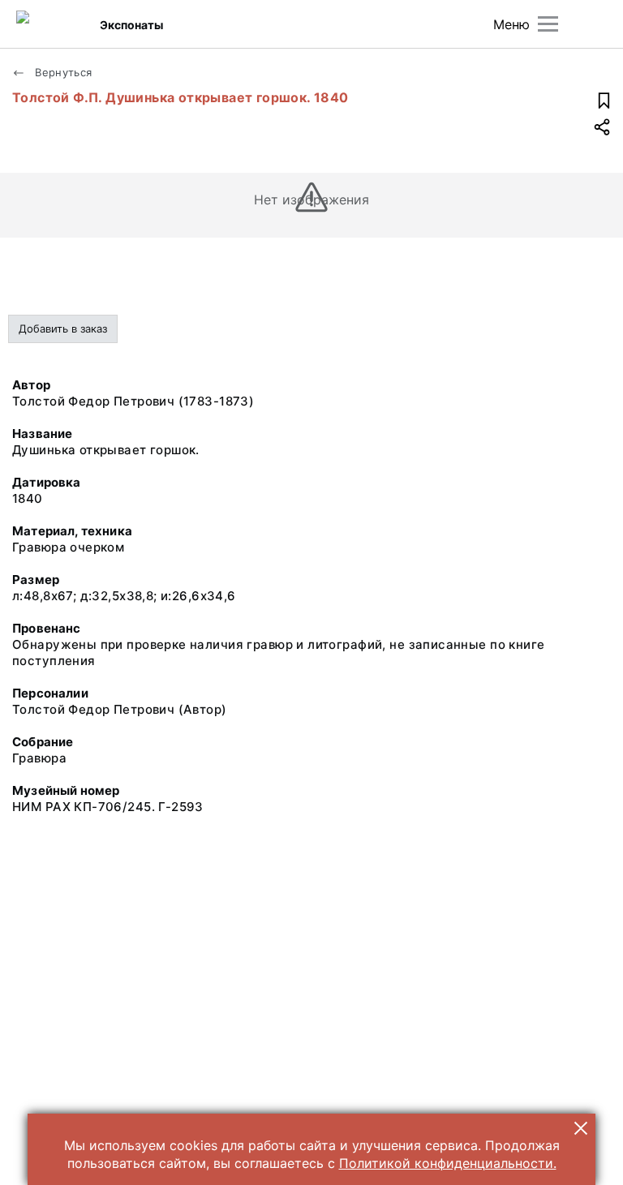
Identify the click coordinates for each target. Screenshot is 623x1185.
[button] (581, 1128)
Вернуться (62, 72)
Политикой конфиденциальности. (447, 1163)
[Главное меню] (548, 24)
